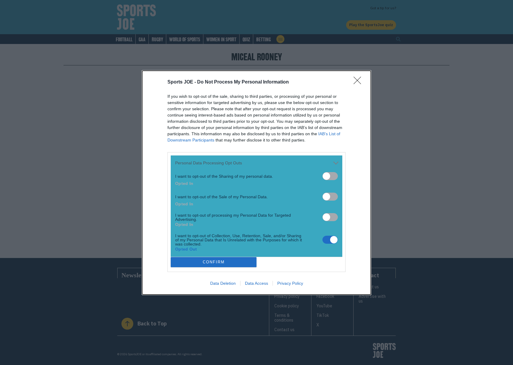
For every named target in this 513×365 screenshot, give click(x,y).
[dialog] (256, 183)
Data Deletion (223, 283)
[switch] (330, 176)
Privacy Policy (290, 283)
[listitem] (256, 163)
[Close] (359, 82)
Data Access (256, 283)
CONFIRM (214, 262)
